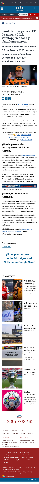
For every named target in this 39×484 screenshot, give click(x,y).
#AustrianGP (26, 135)
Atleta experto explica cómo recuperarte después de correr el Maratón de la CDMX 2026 (30, 304)
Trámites (4, 14)
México (12, 14)
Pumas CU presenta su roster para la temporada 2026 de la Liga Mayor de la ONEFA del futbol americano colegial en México (30, 326)
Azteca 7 (33, 3)
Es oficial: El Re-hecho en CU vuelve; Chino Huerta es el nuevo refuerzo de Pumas (30, 348)
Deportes (8, 23)
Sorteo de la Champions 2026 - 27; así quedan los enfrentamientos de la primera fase (30, 371)
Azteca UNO (24, 3)
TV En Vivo (35, 14)
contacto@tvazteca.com (27, 440)
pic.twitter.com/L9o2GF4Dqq (19, 137)
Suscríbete (23, 15)
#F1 (18, 135)
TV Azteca (14, 3)
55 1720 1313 (23, 442)
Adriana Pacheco (15, 94)
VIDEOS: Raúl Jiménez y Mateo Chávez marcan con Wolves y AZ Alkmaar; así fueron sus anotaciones (30, 282)
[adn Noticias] (19, 9)
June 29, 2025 (26, 140)
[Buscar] (36, 8)
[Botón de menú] (2, 8)
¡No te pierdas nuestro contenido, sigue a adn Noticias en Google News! (19, 258)
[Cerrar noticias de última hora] (37, 18)
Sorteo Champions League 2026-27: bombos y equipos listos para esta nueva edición (30, 393)
